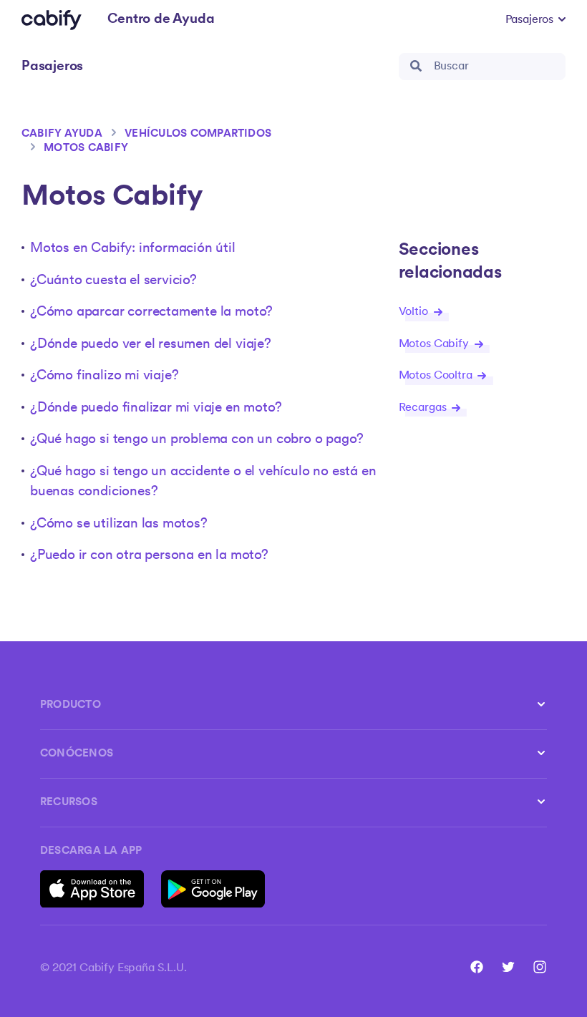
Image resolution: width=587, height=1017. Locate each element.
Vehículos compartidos (198, 134)
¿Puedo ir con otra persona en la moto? (149, 556)
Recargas (424, 408)
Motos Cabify (86, 148)
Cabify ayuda (61, 134)
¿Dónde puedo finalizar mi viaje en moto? (155, 408)
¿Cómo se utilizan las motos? (119, 524)
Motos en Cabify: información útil (133, 249)
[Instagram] (540, 967)
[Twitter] (508, 967)
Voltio (415, 312)
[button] (535, 20)
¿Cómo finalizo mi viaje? (104, 376)
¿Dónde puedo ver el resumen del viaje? (150, 344)
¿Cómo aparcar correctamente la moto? (151, 312)
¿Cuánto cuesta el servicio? (113, 281)
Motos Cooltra (437, 375)
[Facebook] (477, 967)
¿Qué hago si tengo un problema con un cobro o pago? (196, 440)
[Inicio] (51, 20)
